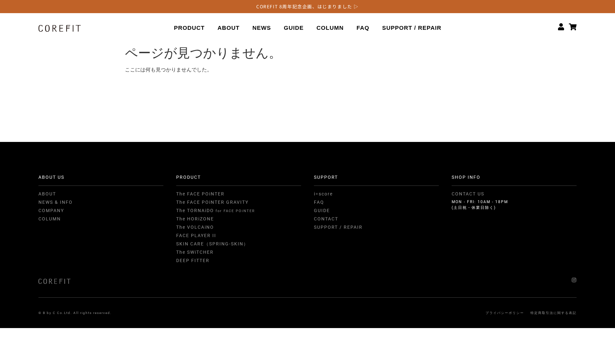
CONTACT (326, 218)
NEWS (261, 28)
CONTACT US (468, 193)
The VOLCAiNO (195, 227)
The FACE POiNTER (200, 193)
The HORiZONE (195, 218)
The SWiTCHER (195, 252)
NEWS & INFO (55, 202)
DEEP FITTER (192, 260)
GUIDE (294, 28)
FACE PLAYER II (196, 235)
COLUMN (330, 28)
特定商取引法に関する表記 (553, 313)
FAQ (363, 28)
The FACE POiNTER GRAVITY (212, 202)
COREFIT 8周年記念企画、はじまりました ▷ (307, 6)
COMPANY (51, 210)
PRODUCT (189, 28)
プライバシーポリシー (505, 313)
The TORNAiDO (215, 210)
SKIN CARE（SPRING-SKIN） (212, 243)
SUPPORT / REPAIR (411, 28)
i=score (323, 193)
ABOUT (228, 28)
